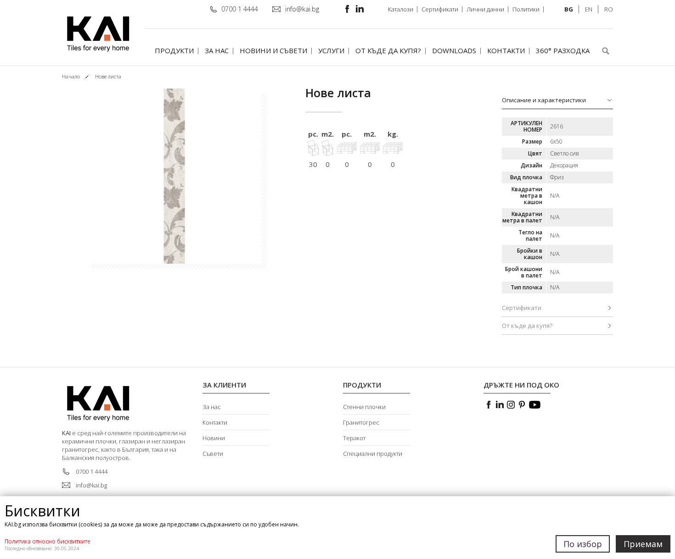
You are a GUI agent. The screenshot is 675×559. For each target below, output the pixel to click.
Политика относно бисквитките (47, 541)
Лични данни (485, 9)
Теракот (354, 438)
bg (568, 9)
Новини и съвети (273, 50)
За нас (217, 50)
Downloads (454, 50)
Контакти (506, 50)
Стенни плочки (364, 407)
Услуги (331, 50)
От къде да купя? (388, 50)
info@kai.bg (302, 9)
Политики (526, 9)
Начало (71, 76)
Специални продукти (372, 453)
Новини (213, 438)
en (588, 9)
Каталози (400, 9)
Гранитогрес (361, 422)
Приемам (643, 543)
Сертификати (440, 9)
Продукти (174, 50)
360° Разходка (563, 50)
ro (608, 9)
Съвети (212, 453)
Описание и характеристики (544, 100)
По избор (582, 543)
